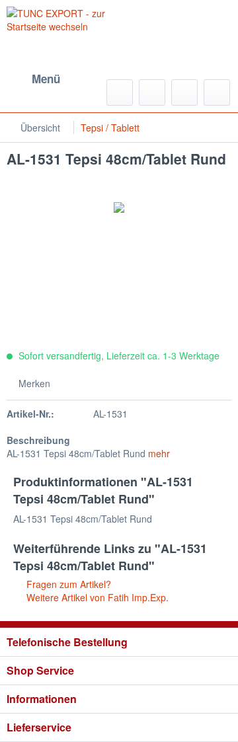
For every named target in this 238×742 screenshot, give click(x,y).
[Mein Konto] (184, 92)
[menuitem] (33, 79)
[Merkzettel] (152, 92)
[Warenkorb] (217, 92)
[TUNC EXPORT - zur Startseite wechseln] (63, 30)
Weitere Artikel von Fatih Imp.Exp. (96, 597)
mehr (159, 453)
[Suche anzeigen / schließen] (119, 92)
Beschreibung (38, 440)
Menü (46, 79)
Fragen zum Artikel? (67, 584)
